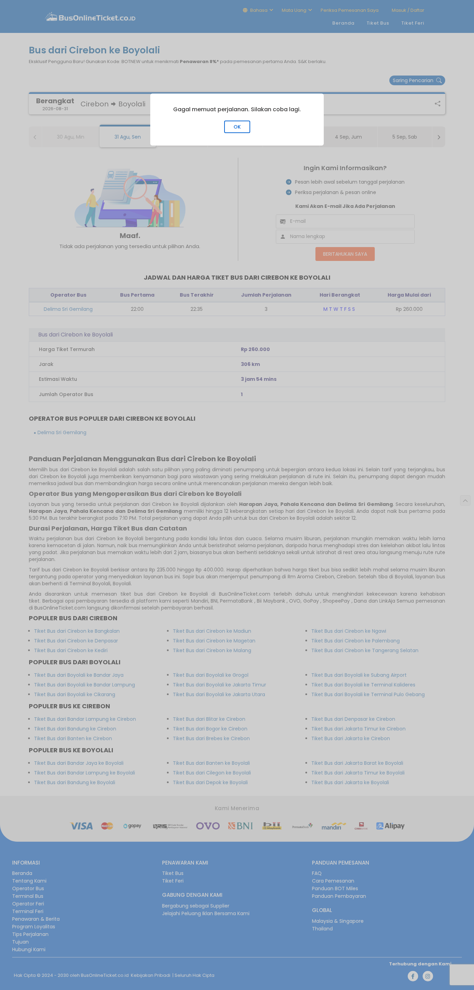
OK (237, 126)
